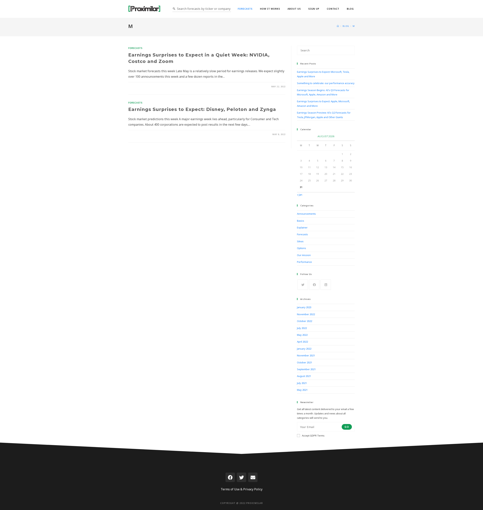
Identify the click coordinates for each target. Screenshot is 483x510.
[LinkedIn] (326, 284)
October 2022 (304, 321)
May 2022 (302, 335)
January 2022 (304, 348)
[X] (303, 284)
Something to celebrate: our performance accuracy (326, 83)
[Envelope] (253, 477)
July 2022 (302, 328)
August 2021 (304, 376)
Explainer (302, 227)
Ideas (300, 241)
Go (347, 427)
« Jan (299, 194)
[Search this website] (326, 50)
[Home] (338, 26)
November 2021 (306, 355)
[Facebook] (314, 284)
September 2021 (306, 369)
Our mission (304, 255)
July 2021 (302, 383)
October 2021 (304, 362)
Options (301, 248)
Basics (300, 220)
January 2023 (304, 307)
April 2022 (302, 341)
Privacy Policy (252, 489)
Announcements (306, 213)
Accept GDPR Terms (313, 435)
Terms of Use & (231, 489)
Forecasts (135, 48)
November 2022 (306, 314)
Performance (304, 262)
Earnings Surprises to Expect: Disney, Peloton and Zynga (202, 109)
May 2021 (302, 390)
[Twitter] (241, 477)
